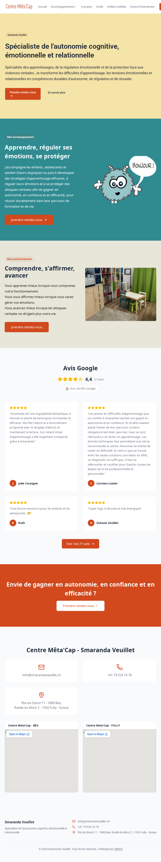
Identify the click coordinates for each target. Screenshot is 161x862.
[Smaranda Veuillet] (19, 6)
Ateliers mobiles (116, 6)
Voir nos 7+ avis (78, 544)
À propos (86, 6)
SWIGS (118, 849)
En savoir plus (56, 92)
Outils (99, 6)
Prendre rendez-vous (23, 92)
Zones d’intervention (142, 6)
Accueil (42, 6)
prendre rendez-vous (26, 327)
